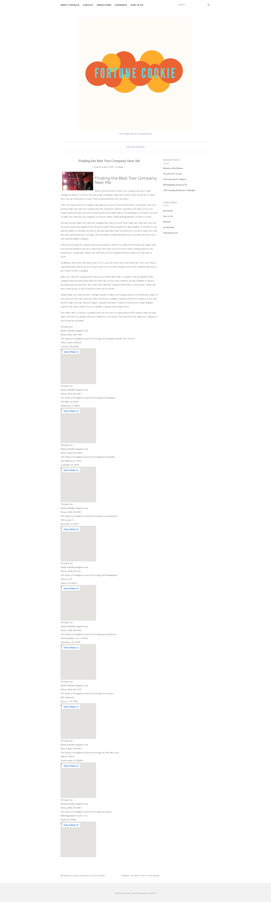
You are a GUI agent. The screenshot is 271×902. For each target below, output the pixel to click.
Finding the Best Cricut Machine (139, 876)
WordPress (152, 893)
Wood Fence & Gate (172, 173)
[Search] (208, 5)
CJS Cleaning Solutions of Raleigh (179, 190)
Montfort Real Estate (173, 168)
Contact (88, 5)
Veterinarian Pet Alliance (174, 179)
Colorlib (134, 893)
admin (120, 167)
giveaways (121, 5)
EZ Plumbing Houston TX (175, 185)
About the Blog (70, 5)
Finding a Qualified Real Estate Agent (83, 876)
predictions (104, 5)
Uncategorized (135, 147)
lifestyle (167, 221)
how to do (137, 5)
